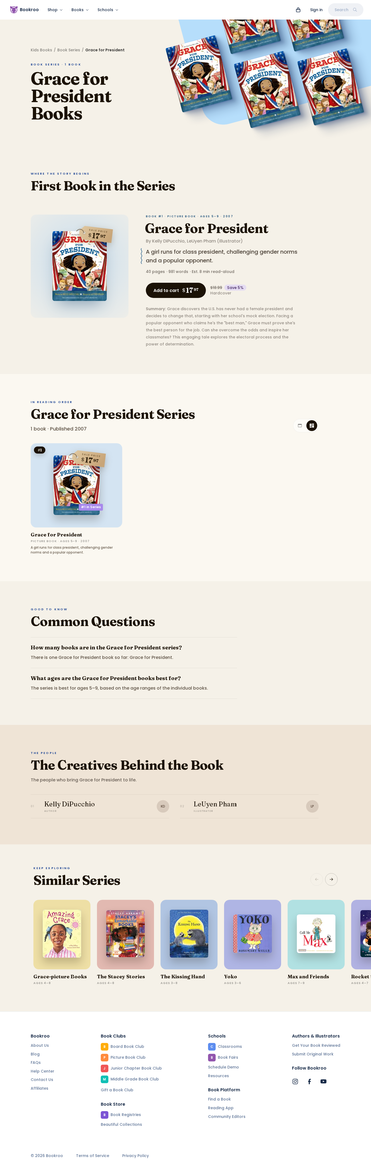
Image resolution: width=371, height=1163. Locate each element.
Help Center (42, 1071)
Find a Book (219, 1099)
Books (77, 9)
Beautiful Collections (121, 1124)
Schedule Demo (223, 1067)
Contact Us (42, 1079)
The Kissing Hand (183, 976)
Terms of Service (92, 1155)
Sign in (316, 9)
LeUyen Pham (201, 241)
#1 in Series (91, 507)
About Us (40, 1045)
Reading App (221, 1108)
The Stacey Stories (121, 976)
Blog (35, 1054)
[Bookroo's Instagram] (295, 1081)
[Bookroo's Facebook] (309, 1081)
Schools (105, 9)
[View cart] (298, 9)
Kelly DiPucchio (168, 241)
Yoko (230, 976)
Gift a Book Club (117, 1090)
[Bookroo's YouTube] (323, 1081)
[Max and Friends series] (316, 934)
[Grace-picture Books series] (61, 934)
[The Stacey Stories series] (125, 934)
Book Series (68, 50)
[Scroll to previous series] (316, 879)
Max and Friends (308, 976)
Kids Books (41, 50)
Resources (218, 1076)
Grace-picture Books (60, 976)
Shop (53, 9)
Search (341, 9)
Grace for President (206, 228)
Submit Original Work (313, 1054)
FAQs (36, 1062)
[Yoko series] (252, 934)
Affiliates (39, 1088)
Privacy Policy (135, 1155)
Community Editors (227, 1116)
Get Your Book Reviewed (316, 1045)
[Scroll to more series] (331, 879)
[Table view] (299, 425)
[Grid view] (311, 425)
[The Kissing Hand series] (189, 934)
